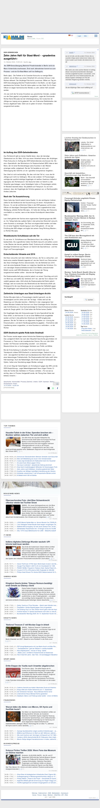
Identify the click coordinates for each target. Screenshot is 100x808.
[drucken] (57, 383)
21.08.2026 (69, 321)
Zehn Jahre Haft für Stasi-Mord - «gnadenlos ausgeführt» (29, 57)
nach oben (92, 798)
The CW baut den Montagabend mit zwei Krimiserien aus (79, 236)
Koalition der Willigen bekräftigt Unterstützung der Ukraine (36, 471)
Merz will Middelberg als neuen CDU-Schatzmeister (34, 459)
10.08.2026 (85, 324)
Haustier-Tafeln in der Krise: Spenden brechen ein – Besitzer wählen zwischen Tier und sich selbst (29, 433)
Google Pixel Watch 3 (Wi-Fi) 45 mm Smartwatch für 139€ (36, 566)
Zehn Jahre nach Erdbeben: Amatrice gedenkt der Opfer (35, 469)
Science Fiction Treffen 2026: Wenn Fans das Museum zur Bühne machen (31, 751)
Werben (50, 795)
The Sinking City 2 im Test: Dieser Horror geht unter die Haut (37, 609)
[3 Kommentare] (9, 387)
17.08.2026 (69, 328)
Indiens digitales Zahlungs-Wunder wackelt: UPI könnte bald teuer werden (28, 542)
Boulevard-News (12, 493)
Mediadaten (56, 793)
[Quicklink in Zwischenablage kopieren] (55, 383)
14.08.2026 (85, 316)
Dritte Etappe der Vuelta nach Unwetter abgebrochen (30, 665)
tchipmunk (72, 84)
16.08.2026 (85, 312)
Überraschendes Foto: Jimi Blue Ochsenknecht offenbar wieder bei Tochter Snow (28, 501)
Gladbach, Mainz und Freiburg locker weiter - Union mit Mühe (37, 696)
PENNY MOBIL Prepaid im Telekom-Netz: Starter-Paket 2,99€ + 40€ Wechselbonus (44, 568)
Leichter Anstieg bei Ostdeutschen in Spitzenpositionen (80, 138)
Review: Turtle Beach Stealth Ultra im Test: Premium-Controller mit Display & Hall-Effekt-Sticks (80, 274)
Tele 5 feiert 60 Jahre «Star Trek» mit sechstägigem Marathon (37, 655)
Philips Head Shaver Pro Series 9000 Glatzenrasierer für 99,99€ (38, 572)
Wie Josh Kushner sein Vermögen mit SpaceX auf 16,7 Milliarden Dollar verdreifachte (45, 735)
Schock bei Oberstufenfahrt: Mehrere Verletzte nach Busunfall (37, 457)
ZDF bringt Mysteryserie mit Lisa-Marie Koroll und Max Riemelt (37, 646)
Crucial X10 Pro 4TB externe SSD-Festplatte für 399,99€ (35, 570)
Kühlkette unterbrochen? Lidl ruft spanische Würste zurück (36, 473)
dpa (30, 62)
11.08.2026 (85, 322)
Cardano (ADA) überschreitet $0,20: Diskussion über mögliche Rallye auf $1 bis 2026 (45, 737)
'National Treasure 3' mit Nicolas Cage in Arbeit (27, 624)
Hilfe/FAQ (57, 795)
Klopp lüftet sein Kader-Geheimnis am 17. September (34, 689)
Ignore (90, 335)
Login (79, 36)
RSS (66, 795)
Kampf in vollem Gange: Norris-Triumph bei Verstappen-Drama (78, 255)
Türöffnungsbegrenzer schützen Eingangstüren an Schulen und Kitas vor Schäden (44, 783)
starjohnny (72, 66)
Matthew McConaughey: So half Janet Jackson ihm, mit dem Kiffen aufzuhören (43, 526)
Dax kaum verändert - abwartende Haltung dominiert (34, 465)
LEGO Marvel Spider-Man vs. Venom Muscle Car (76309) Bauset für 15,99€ (42, 522)
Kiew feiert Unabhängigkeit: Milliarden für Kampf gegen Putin (37, 467)
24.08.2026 (69, 312)
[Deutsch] (69, 35)
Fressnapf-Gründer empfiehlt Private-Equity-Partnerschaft (80, 199)
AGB (49, 793)
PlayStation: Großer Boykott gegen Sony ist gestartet (34, 607)
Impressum (64, 793)
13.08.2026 (85, 318)
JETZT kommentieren (81, 93)
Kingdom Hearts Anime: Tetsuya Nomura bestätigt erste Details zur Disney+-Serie (29, 584)
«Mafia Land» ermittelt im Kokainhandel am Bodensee (35, 653)
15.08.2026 (85, 314)
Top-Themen (9, 426)
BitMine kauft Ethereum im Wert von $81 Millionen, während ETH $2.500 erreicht (43, 733)
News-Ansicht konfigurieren (90, 333)
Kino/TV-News (10, 618)
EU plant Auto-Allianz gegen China (28, 463)
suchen (90, 300)
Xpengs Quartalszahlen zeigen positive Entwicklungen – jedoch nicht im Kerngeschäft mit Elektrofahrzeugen (53, 731)
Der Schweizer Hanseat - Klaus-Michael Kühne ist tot (34, 692)
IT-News (7, 535)
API (62, 795)
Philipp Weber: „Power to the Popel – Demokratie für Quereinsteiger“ (39, 778)
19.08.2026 (69, 325)
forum (96, 96)
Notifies (96, 335)
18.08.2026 (69, 326)
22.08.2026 (69, 319)
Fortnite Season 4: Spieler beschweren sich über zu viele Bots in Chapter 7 (42, 611)
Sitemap (34, 793)
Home (34, 795)
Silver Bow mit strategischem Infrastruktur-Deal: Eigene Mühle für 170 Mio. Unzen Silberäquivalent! (49, 774)
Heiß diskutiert (86, 330)
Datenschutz (42, 793)
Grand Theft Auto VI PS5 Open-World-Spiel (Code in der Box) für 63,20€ (41, 564)
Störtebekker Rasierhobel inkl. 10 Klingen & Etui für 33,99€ (36, 528)
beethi (71, 52)
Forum (39, 795)
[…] (18, 451)
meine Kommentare (82, 335)
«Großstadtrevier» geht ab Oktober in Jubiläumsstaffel (35, 648)
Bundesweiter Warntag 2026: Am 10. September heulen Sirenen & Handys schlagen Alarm (47, 613)
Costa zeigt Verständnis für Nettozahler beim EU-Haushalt (36, 461)
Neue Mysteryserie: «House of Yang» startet (31, 650)
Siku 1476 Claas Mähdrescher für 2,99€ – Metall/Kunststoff (36, 531)
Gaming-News (10, 576)
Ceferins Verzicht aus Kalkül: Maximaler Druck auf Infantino (36, 687)
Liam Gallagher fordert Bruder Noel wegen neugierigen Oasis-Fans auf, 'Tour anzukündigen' (47, 524)
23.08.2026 (69, 317)
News (45, 795)
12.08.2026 (85, 320)
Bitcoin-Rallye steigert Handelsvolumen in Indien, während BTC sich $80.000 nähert (45, 739)
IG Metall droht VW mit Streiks (27, 475)
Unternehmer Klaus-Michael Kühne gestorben (32, 694)
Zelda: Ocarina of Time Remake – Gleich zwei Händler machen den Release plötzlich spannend (49, 605)
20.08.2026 (69, 323)
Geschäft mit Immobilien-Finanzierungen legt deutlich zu (78, 174)
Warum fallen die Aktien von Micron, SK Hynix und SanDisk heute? (29, 708)
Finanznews (9, 700)
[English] (72, 35)
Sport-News (9, 659)
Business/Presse (12, 743)
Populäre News (87, 328)
